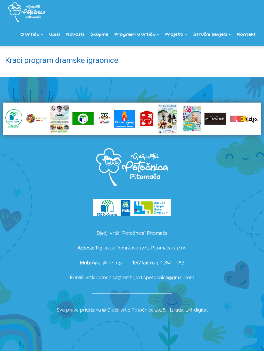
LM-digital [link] (196, 310)
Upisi (54, 35)
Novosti (75, 35)
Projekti (174, 35)
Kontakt (246, 35)
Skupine (99, 35)
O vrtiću (29, 35)
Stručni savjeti (210, 35)
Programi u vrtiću (134, 35)
